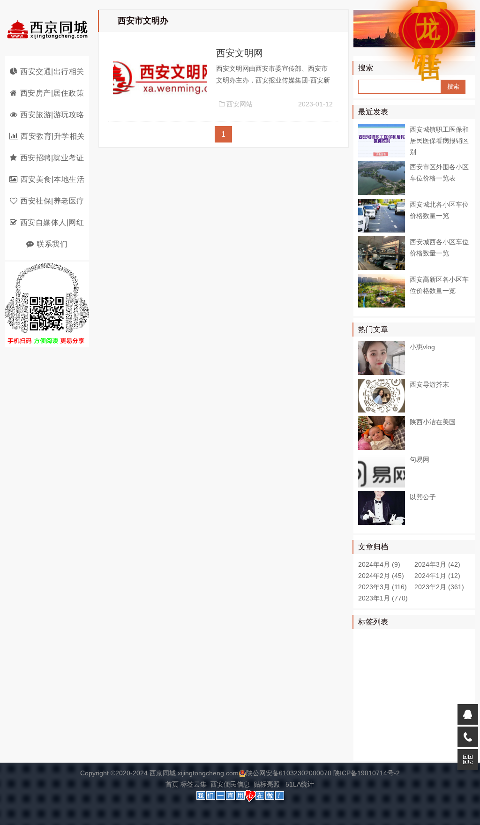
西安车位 (373, 748)
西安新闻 (407, 653)
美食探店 (373, 653)
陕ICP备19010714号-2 (366, 773)
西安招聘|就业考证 (52, 158)
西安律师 (407, 639)
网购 (440, 680)
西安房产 (373, 721)
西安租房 (407, 694)
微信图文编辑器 (383, 707)
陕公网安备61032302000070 (288, 773)
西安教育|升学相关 (53, 136)
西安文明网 (239, 53)
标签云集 (193, 784)
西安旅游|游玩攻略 (52, 115)
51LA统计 (299, 784)
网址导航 (440, 666)
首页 (172, 784)
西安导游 (440, 639)
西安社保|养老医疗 (52, 201)
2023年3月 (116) (382, 587)
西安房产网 (410, 721)
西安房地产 (376, 680)
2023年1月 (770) (383, 598)
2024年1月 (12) (437, 575)
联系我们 (52, 244)
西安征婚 (426, 707)
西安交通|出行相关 (52, 71)
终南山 (437, 694)
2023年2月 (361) (439, 587)
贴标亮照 (267, 784)
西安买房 (413, 680)
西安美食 (407, 666)
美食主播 (440, 653)
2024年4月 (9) (379, 564)
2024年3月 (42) (437, 564)
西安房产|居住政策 (52, 93)
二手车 (403, 748)
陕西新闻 (373, 666)
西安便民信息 (230, 784)
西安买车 (433, 734)
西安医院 (373, 694)
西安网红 (373, 639)
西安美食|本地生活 (53, 179)
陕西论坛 (400, 734)
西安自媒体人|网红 (52, 222)
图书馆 (370, 734)
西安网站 (239, 104)
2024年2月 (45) (381, 575)
